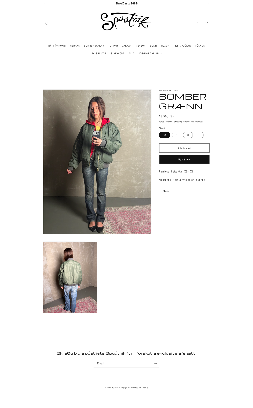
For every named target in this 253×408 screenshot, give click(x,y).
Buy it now (184, 159)
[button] (47, 23)
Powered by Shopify (140, 387)
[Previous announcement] (44, 3)
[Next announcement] (208, 3)
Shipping (178, 121)
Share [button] (166, 191)
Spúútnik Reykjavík (121, 387)
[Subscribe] (156, 363)
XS (164, 135)
